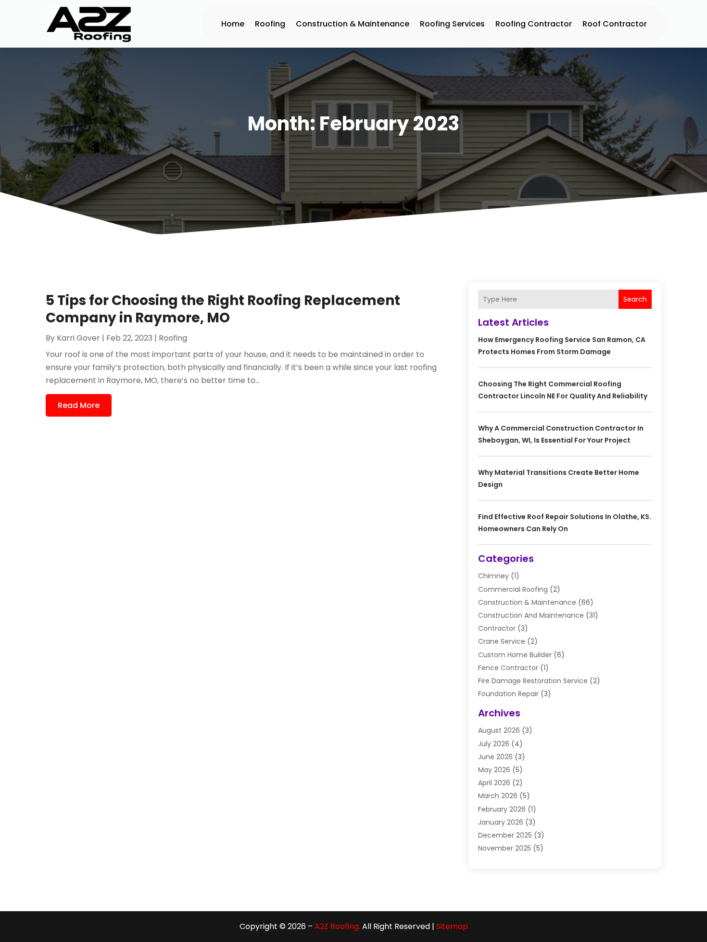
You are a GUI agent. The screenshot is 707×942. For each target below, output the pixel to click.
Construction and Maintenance (531, 615)
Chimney (493, 576)
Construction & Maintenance (352, 23)
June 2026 (495, 757)
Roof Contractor (614, 23)
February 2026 (502, 809)
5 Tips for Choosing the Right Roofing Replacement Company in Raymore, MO (223, 309)
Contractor (497, 628)
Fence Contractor (508, 668)
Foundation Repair (508, 694)
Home (232, 23)
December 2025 (505, 835)
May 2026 (494, 770)
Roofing (270, 23)
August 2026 (499, 730)
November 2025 (504, 848)
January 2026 (500, 822)
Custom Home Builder (515, 655)
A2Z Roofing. (337, 926)
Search (635, 299)
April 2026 (494, 783)
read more (79, 405)
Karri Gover (78, 338)
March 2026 (498, 796)
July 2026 (493, 744)
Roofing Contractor (533, 23)
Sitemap (452, 926)
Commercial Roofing (513, 589)
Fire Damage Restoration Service (533, 681)
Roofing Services (452, 23)
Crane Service (501, 641)
